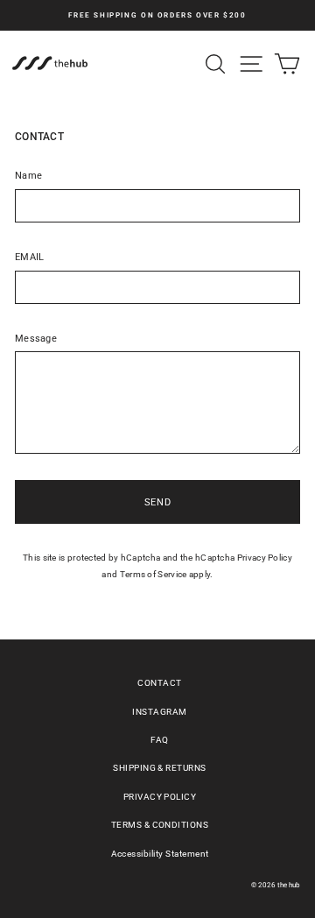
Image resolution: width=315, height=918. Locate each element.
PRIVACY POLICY (160, 796)
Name (28, 175)
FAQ (159, 740)
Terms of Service (153, 574)
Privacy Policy (264, 557)
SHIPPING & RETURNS (159, 768)
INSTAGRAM (159, 712)
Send (157, 502)
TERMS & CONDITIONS (160, 825)
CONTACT (159, 683)
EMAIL (29, 257)
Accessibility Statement (160, 853)
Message (36, 338)
